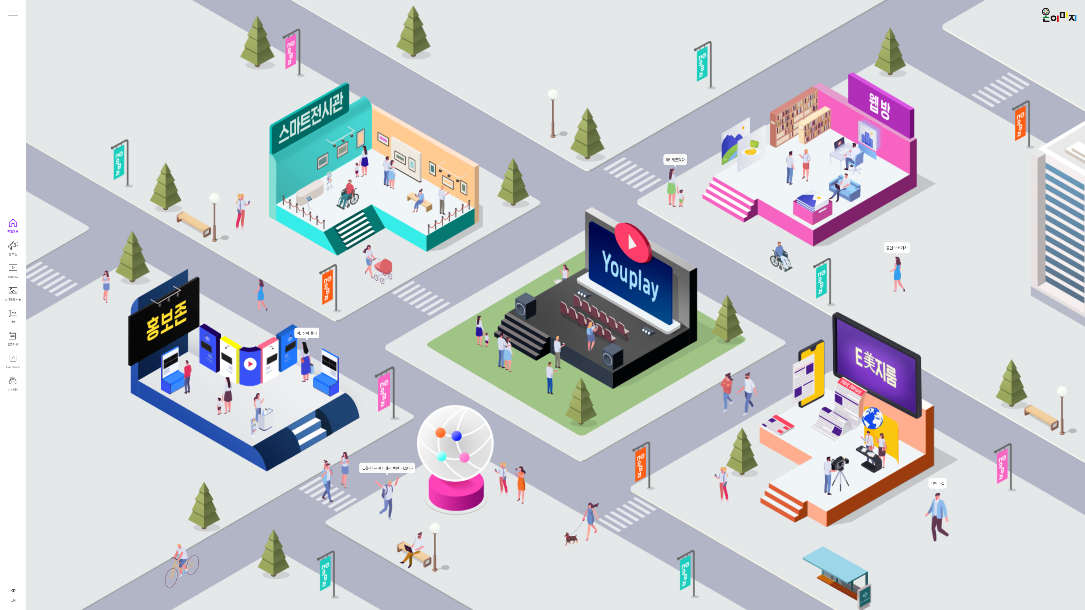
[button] (13, 384)
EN (13, 600)
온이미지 (1059, 15)
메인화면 (13, 11)
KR (13, 590)
